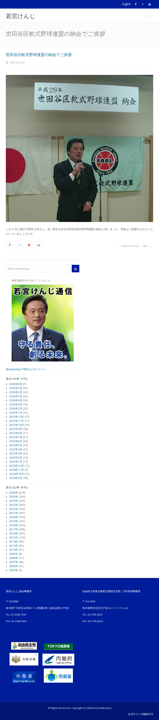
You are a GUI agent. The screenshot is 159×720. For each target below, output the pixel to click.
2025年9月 (15, 429)
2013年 (13, 545)
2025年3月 (15, 453)
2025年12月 (16, 416)
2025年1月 (15, 461)
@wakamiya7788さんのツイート (26, 369)
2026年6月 (15, 392)
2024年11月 (16, 470)
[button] (149, 16)
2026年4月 (15, 400)
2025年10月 (16, 425)
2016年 (13, 533)
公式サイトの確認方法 (140, 714)
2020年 (13, 517)
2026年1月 (15, 412)
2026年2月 (15, 408)
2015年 (13, 537)
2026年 (13, 492)
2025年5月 (15, 445)
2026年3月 (15, 404)
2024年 (13, 501)
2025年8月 (15, 433)
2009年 (13, 554)
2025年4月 (15, 449)
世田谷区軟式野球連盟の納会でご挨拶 (39, 55)
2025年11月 (16, 421)
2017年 (13, 529)
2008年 (13, 558)
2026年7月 (15, 388)
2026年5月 (15, 396)
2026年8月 (15, 384)
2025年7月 (15, 437)
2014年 (13, 541)
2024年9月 (15, 478)
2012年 (13, 550)
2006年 (13, 566)
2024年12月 (16, 465)
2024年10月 (16, 474)
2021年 (13, 513)
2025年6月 (15, 441)
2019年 (13, 521)
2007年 (13, 562)
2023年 (13, 505)
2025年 (13, 496)
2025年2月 (15, 457)
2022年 (13, 509)
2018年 (13, 525)
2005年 (13, 570)
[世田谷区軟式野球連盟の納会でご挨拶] (79, 148)
